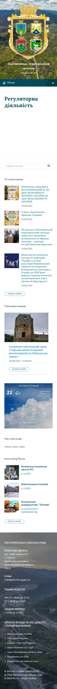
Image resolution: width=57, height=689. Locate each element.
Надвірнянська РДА (18, 656)
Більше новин (15, 294)
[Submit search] (49, 166)
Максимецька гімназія (34, 484)
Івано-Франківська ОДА (20, 647)
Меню (11, 82)
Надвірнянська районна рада (22, 661)
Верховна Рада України (19, 634)
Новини (27, 361)
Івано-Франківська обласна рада (24, 652)
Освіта (27, 474)
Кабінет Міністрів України (21, 643)
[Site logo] (28, 59)
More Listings (14, 521)
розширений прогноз (28, 422)
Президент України (17, 638)
